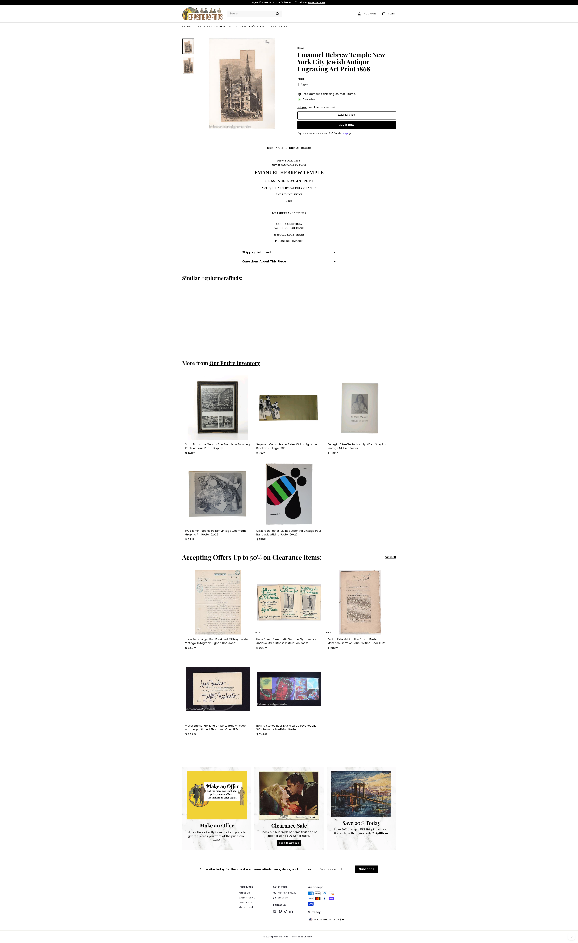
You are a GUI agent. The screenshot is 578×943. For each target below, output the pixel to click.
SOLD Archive (247, 897)
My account (246, 907)
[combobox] (254, 13)
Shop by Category (213, 26)
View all (390, 557)
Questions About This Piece (264, 261)
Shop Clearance (289, 843)
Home (300, 48)
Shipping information (259, 252)
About (187, 26)
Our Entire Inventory (234, 362)
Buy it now (346, 125)
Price (301, 79)
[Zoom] (242, 83)
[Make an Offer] (217, 795)
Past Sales (279, 26)
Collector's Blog (250, 26)
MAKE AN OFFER (316, 2)
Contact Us (246, 902)
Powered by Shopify (301, 936)
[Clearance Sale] (289, 795)
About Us (244, 893)
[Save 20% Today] (361, 794)
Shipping (302, 107)
